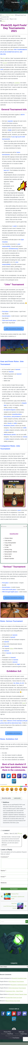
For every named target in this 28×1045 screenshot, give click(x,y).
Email (3, 877)
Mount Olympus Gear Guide (13, 1000)
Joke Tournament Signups (14, 328)
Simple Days (23, 1033)
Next (24, 526)
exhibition (17, 82)
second (5, 63)
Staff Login (21, 1031)
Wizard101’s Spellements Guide (19, 984)
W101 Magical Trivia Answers (16, 981)
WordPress (10, 1033)
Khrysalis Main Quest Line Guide (13, 997)
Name (3, 870)
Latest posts (17, 798)
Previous (4, 526)
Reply (20, 833)
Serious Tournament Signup (14, 597)
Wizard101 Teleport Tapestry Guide (18, 994)
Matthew (3, 21)
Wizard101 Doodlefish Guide (19, 978)
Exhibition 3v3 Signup (14, 733)
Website (3, 883)
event (23, 703)
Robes (11, 648)
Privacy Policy (7, 1031)
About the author (6, 798)
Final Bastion (16, 2)
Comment (5, 857)
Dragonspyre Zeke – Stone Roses (14, 991)
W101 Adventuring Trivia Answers (17, 988)
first (4, 58)
